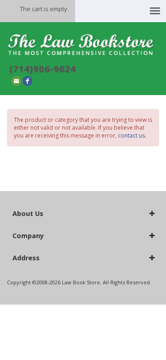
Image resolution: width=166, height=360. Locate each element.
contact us (131, 135)
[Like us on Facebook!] (27, 80)
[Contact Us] (16, 80)
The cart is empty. (44, 9)
